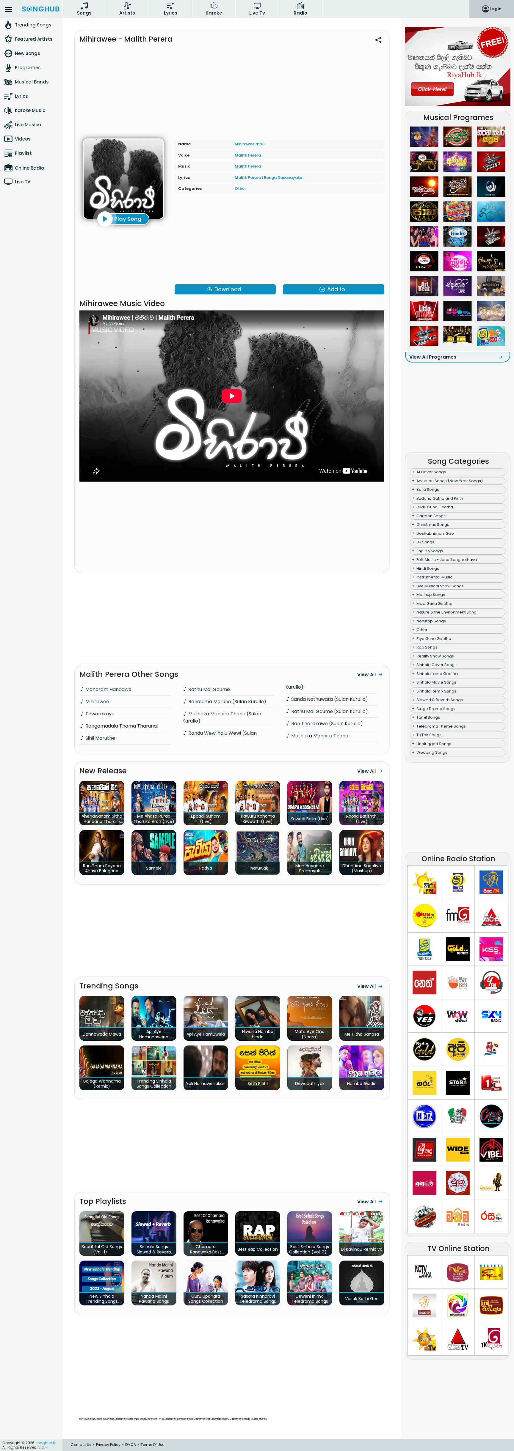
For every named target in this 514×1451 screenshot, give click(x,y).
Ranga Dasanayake (283, 177)
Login (496, 9)
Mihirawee (96, 701)
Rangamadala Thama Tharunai (121, 726)
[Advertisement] (231, 88)
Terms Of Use (152, 1444)
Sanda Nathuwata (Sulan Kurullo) (329, 699)
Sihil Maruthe (99, 738)
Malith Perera (248, 155)
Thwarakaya (99, 713)
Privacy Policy (108, 1444)
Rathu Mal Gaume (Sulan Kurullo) (329, 711)
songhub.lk (45, 1442)
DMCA (130, 1444)
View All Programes (432, 357)
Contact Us (81, 1444)
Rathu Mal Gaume (208, 689)
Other (240, 188)
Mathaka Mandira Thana (319, 735)
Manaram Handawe (107, 689)
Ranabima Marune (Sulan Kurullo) (226, 701)
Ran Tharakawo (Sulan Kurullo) (326, 723)
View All (366, 674)
